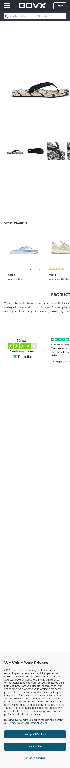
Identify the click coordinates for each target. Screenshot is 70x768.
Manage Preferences (35, 757)
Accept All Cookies (35, 734)
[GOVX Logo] (32, 5)
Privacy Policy (16, 723)
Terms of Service (38, 723)
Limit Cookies (34, 746)
